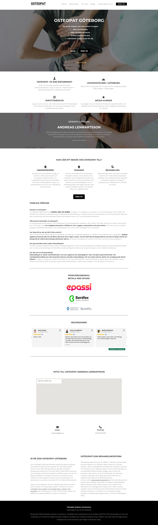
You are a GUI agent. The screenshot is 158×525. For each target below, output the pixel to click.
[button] (121, 4)
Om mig (84, 4)
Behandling (74, 4)
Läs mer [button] (35, 344)
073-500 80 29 (100, 433)
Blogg (92, 4)
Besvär (64, 4)
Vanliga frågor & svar (105, 4)
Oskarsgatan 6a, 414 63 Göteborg (79, 510)
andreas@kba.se (57, 433)
